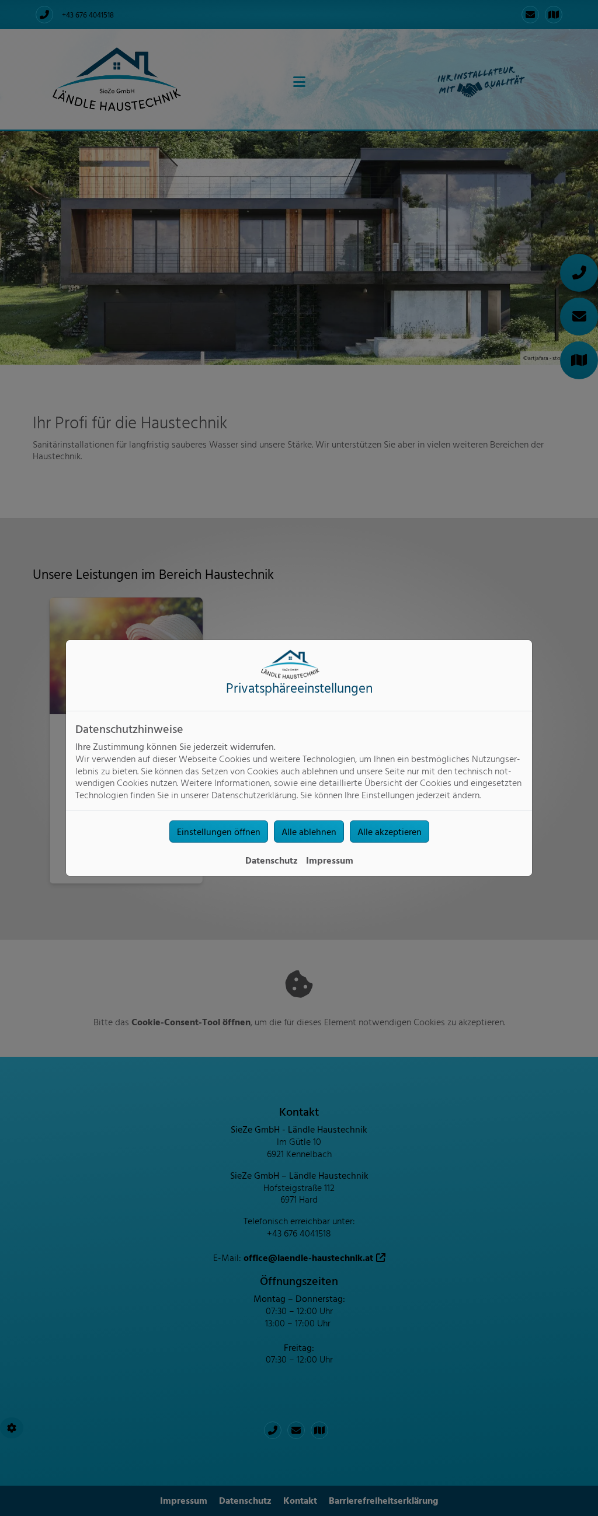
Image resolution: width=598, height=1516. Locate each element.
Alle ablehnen (308, 832)
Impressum (329, 860)
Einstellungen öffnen (218, 832)
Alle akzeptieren (389, 832)
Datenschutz (271, 860)
